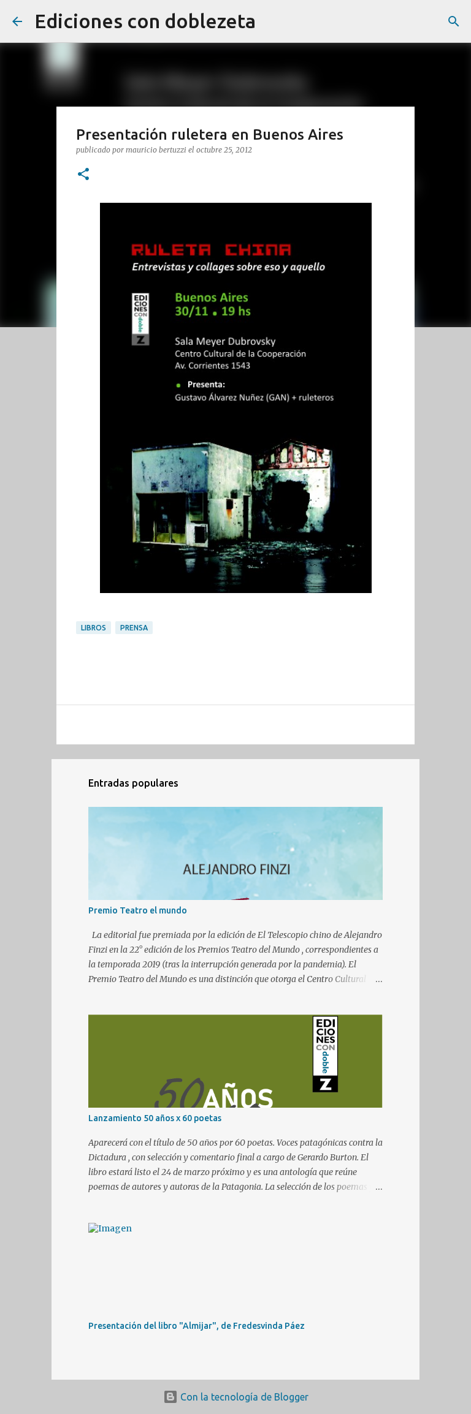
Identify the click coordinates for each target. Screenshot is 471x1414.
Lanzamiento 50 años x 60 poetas (154, 1118)
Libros (93, 628)
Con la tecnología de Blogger (243, 1396)
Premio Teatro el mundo (137, 910)
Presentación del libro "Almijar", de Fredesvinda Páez (196, 1326)
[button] (83, 175)
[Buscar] (273, 21)
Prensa (134, 628)
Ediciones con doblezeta (145, 21)
